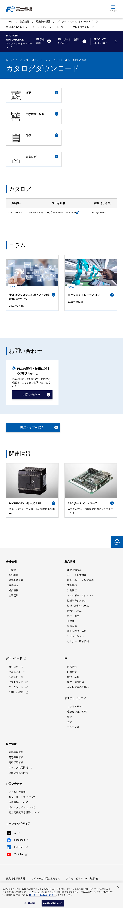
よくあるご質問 (17, 792)
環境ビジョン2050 (77, 711)
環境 (69, 716)
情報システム (74, 610)
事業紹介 (13, 585)
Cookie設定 (29, 903)
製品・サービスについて (22, 797)
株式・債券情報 (75, 682)
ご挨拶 (12, 570)
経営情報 (72, 666)
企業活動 (13, 595)
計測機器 (72, 590)
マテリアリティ (75, 706)
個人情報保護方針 (15, 878)
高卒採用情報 (16, 762)
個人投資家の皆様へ (78, 687)
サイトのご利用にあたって (45, 878)
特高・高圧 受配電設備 (80, 580)
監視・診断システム (78, 605)
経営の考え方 (16, 580)
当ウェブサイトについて (22, 807)
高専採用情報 (16, 757)
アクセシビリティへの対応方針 (83, 878)
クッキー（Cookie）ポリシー (43, 895)
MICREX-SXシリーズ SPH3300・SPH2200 (52, 212)
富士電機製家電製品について (24, 812)
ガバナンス (73, 727)
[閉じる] (118, 887)
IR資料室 (72, 672)
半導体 (70, 621)
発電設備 (72, 626)
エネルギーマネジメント (80, 595)
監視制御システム (76, 600)
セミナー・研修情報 (78, 641)
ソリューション (75, 636)
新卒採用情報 (16, 752)
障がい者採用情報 (18, 772)
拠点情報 (13, 590)
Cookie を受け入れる (52, 903)
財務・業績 (73, 677)
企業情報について (18, 802)
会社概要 (13, 575)
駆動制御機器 (74, 570)
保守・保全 (73, 616)
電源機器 (72, 585)
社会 (69, 722)
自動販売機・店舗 (76, 631)
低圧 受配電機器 (76, 575)
